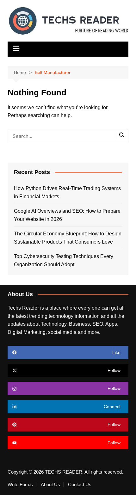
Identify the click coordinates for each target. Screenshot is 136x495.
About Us (50, 484)
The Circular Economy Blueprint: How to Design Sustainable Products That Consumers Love (67, 238)
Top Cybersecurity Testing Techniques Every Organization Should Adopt (63, 260)
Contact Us (79, 484)
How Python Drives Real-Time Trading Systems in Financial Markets (67, 192)
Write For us (20, 484)
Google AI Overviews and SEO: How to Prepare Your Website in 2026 (67, 215)
